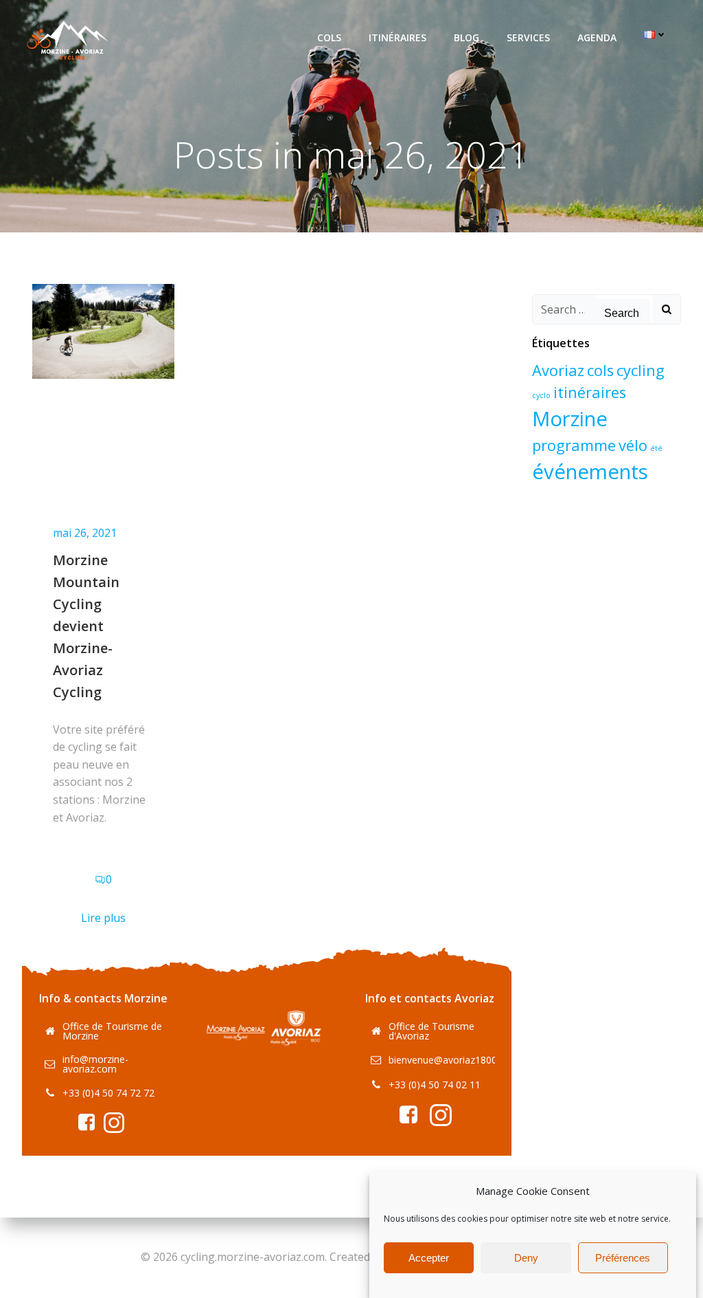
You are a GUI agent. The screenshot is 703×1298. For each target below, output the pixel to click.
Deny (526, 1258)
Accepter (428, 1258)
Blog (466, 37)
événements (590, 471)
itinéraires (589, 392)
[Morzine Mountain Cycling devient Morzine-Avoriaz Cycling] (103, 330)
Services (528, 37)
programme (574, 445)
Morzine (570, 418)
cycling (640, 370)
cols (600, 370)
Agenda (596, 37)
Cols (329, 37)
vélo (633, 445)
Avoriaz (558, 370)
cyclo (541, 395)
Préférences (622, 1258)
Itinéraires (397, 37)
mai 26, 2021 (85, 532)
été (656, 448)
